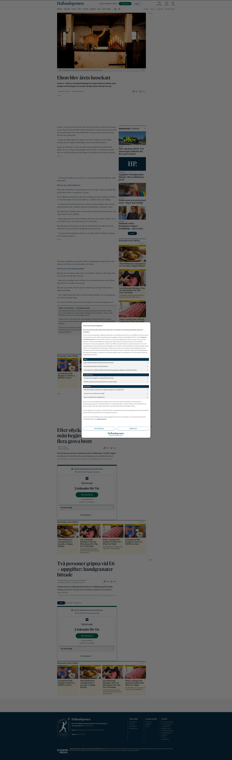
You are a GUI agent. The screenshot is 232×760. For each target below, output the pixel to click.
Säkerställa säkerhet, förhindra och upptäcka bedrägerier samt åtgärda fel (104, 389)
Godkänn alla (133, 428)
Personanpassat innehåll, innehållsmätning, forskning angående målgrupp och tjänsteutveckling (110, 370)
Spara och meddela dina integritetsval (94, 397)
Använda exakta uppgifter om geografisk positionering (99, 378)
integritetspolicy (102, 419)
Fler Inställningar (99, 428)
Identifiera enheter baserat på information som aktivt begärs (100, 381)
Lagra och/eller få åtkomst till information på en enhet (99, 362)
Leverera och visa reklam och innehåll (94, 393)
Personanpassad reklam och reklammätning (96, 366)
